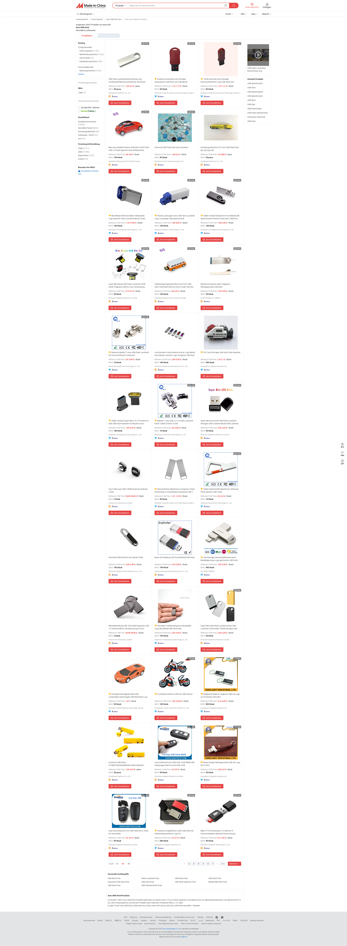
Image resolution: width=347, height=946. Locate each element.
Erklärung (133, 917)
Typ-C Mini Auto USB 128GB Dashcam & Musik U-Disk (128, 490)
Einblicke (209, 917)
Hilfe (243, 14)
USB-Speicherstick (255, 83)
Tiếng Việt (244, 920)
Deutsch (153, 920)
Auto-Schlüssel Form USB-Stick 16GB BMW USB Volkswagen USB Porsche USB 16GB (174, 763)
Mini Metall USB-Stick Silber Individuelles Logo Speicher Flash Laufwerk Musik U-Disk (127, 217)
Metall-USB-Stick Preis (217, 882)
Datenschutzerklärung (163, 917)
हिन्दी (218, 920)
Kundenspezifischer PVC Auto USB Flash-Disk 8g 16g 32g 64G (220, 148)
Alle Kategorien (86, 14)
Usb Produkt (86, 58)
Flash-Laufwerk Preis (150, 878)
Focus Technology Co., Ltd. (171, 929)
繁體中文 (118, 920)
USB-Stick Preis (114, 878)
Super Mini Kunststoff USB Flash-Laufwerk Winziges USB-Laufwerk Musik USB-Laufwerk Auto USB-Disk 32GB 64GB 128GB (219, 422)
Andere (81, 74)
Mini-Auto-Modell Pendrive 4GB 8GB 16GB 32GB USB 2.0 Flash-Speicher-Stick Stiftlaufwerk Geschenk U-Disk (129, 149)
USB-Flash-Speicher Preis (185, 882)
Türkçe (234, 920)
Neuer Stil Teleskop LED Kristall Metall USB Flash (175, 557)
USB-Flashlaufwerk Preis (151, 885)
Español (144, 920)
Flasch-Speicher (89, 50)
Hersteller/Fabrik (88, 128)
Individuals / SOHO (88, 135)
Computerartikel (85, 47)
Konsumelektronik (85, 67)
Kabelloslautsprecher (90, 61)
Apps (253, 14)
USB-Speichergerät (255, 91)
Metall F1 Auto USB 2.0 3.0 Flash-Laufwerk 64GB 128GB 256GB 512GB (174, 422)
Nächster (233, 863)
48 (129, 863)
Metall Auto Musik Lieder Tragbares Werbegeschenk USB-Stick (215, 285)
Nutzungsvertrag (146, 917)
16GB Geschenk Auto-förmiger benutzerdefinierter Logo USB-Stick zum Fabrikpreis (217, 80)
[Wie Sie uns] (217, 917)
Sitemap (200, 917)
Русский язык (183, 920)
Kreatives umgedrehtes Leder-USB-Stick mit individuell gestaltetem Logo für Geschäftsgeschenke (174, 832)
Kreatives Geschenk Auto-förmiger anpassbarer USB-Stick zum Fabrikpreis (171, 80)
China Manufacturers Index (168, 923)
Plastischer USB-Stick (256, 117)
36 (123, 864)
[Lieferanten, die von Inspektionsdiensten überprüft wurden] (90, 107)
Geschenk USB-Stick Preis (118, 882)
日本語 (126, 920)
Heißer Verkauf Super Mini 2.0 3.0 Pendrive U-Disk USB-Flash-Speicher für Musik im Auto (129, 422)
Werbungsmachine (90, 70)
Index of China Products (189, 923)
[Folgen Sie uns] (222, 917)
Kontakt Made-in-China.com (184, 917)
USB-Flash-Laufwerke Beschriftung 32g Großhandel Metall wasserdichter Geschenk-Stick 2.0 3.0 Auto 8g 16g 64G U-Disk (127, 80)
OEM (83, 152)
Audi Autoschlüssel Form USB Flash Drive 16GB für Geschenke (128, 832)
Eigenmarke (86, 155)
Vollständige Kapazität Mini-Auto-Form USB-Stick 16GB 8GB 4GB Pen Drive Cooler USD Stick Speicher (174, 285)
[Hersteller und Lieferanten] (90, 5)
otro (82, 138)
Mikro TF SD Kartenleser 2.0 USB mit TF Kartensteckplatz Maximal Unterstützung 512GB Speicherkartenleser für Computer (218, 832)
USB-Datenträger (254, 108)
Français (135, 920)
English (100, 920)
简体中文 (108, 920)
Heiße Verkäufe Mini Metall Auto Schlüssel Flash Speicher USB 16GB (219, 490)
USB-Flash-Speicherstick (257, 112)
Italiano (172, 920)
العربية (200, 920)
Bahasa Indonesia (257, 920)
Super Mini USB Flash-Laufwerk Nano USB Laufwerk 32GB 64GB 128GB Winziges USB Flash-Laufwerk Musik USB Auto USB (219, 627)
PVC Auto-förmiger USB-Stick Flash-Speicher (221, 352)
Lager (82, 92)
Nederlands (210, 920)
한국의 (193, 920)
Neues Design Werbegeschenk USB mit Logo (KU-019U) (220, 763)
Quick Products (149, 923)
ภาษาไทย (226, 920)
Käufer (228, 14)
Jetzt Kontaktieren (121, 103)
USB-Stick (251, 87)
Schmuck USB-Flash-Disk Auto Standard (171, 147)
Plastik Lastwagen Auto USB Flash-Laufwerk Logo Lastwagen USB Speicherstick (175, 217)
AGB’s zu (184, 937)
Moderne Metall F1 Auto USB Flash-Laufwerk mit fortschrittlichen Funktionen (129, 353)
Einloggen (267, 7)
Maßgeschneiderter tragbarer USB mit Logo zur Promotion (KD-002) (220, 695)
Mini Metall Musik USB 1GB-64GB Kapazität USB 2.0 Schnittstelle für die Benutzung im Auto (129, 627)
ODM (83, 148)
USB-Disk (251, 104)
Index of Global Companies (211, 923)
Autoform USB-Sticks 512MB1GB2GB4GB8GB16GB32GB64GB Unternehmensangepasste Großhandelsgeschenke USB (126, 764)
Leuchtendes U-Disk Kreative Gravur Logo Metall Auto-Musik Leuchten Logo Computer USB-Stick (175, 353)
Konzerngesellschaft (88, 131)
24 (117, 863)
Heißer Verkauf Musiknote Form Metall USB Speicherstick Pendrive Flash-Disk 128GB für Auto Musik (220, 217)
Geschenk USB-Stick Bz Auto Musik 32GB (126, 557)
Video (146, 43)
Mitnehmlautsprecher (91, 54)
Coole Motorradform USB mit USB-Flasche (174, 694)
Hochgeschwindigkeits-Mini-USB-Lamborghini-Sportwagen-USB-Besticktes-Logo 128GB (128, 695)
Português (162, 920)
